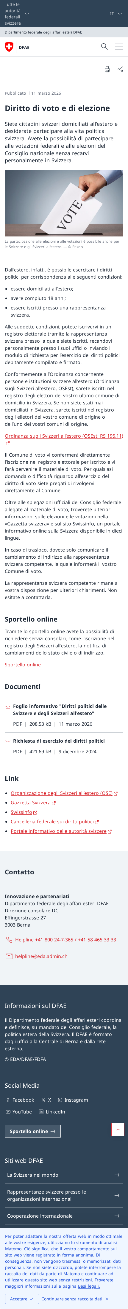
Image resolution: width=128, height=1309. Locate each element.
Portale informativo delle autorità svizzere (59, 831)
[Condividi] (120, 69)
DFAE (24, 47)
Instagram (76, 1100)
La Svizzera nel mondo (32, 1175)
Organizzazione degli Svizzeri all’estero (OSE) (62, 793)
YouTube (22, 1111)
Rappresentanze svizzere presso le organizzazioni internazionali (46, 1195)
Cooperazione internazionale (40, 1216)
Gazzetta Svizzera (31, 802)
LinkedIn (55, 1111)
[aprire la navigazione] (119, 47)
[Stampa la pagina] (107, 69)
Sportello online (23, 664)
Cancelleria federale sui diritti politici (52, 821)
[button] (117, 1129)
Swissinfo (21, 812)
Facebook (23, 1100)
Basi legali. (89, 1286)
